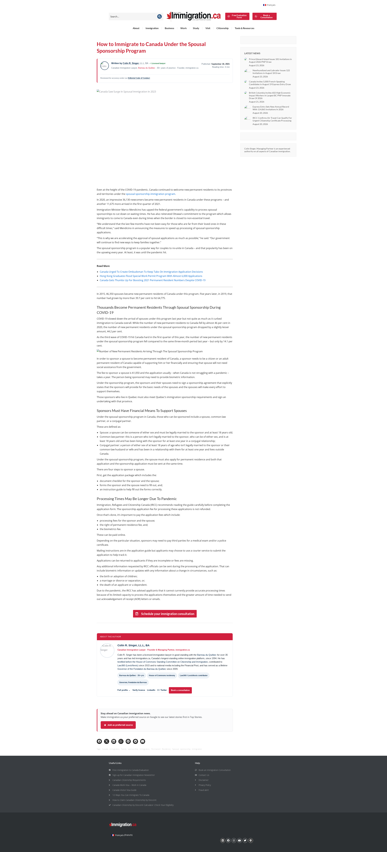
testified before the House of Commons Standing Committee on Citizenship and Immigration (162, 662)
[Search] (159, 16)
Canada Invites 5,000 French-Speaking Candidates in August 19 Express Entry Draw (270, 83)
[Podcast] (250, 840)
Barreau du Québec (146, 68)
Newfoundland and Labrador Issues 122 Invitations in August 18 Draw (271, 71)
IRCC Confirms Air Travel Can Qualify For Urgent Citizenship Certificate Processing (272, 119)
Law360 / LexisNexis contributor (194, 675)
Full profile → (123, 690)
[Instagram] (233, 840)
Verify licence (138, 690)
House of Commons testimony (162, 675)
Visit (207, 28)
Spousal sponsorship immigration (187, 749)
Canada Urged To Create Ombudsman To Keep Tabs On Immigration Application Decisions (151, 271)
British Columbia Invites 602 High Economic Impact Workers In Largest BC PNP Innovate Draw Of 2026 (270, 95)
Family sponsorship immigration (135, 749)
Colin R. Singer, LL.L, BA (133, 645)
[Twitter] (245, 840)
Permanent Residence (161, 749)
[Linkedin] (222, 840)
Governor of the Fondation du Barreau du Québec (141, 669)
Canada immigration (110, 749)
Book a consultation (180, 690)
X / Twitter (162, 690)
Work (183, 28)
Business (169, 28)
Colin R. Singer (131, 63)
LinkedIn (151, 690)
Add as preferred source (120, 724)
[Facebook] (228, 840)
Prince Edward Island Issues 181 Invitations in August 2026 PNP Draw (270, 60)
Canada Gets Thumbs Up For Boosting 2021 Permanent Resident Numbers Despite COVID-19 (152, 280)
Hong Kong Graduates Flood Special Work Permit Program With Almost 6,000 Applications (151, 276)
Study (196, 28)
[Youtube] (239, 840)
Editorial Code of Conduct (139, 78)
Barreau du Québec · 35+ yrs (131, 675)
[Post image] (245, 59)
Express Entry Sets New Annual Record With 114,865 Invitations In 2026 (271, 108)
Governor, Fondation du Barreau (133, 682)
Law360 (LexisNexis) (127, 665)
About (136, 28)
